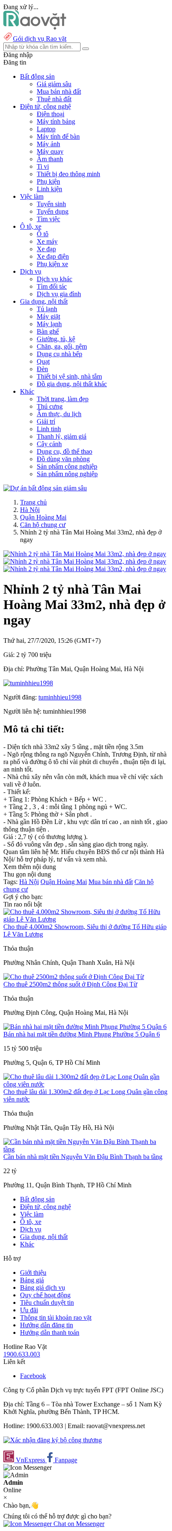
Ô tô (42, 233)
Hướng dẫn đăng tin (46, 1325)
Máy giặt (48, 316)
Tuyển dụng (52, 211)
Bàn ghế (48, 331)
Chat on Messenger (78, 1523)
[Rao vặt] (34, 27)
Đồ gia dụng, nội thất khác (72, 383)
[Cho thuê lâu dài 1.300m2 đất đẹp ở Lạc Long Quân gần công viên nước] (86, 1084)
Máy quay (50, 151)
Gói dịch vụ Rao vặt (39, 38)
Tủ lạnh (47, 308)
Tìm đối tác (52, 286)
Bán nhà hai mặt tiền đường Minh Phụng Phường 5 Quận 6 (81, 1034)
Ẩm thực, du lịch (59, 413)
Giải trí (46, 421)
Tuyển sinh (51, 203)
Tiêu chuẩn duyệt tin (47, 1302)
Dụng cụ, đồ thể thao (64, 451)
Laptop (46, 128)
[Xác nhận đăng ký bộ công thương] (52, 1440)
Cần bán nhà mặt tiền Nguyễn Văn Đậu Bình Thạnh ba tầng (82, 1156)
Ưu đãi (29, 1310)
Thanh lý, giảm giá (61, 436)
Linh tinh (49, 428)
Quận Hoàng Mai (43, 517)
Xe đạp (46, 248)
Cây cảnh (49, 443)
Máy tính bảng (56, 121)
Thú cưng (50, 406)
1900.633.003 (21, 1354)
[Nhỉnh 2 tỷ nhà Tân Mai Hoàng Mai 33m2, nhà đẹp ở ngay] (84, 553)
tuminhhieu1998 (59, 697)
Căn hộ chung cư (43, 524)
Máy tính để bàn (58, 136)
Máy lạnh (49, 323)
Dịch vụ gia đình (59, 293)
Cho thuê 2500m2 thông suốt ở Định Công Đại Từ (70, 984)
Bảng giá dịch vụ (42, 1287)
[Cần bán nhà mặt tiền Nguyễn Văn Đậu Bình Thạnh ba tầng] (86, 1149)
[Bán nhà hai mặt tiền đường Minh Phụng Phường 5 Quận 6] (85, 1026)
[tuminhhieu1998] (28, 683)
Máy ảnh (48, 143)
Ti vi (43, 166)
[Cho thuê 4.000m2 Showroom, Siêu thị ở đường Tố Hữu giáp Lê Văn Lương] (86, 919)
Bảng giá (32, 1280)
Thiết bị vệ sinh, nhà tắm (69, 376)
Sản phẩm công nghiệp (67, 466)
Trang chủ (33, 502)
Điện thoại (50, 113)
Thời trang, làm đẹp (63, 398)
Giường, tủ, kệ (56, 338)
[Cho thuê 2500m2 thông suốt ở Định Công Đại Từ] (73, 976)
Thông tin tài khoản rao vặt (55, 1317)
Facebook (33, 1375)
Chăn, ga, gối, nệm (62, 346)
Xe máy (47, 241)
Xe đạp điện (53, 256)
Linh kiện (49, 188)
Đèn (42, 368)
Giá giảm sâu (54, 83)
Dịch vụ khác (54, 278)
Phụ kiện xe (52, 263)
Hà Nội (30, 509)
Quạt (43, 361)
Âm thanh (50, 158)
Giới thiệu (33, 1272)
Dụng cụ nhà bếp (59, 353)
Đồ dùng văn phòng (63, 458)
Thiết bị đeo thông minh (68, 173)
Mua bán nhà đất (59, 91)
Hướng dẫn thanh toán (49, 1332)
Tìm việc (48, 218)
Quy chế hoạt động (45, 1295)
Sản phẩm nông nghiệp (67, 473)
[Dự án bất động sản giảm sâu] (45, 488)
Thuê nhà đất (54, 98)
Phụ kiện (48, 181)
